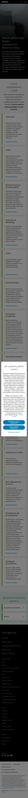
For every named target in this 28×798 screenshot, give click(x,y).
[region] (14, 399)
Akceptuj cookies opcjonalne (14, 422)
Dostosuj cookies (14, 432)
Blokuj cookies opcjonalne (14, 427)
